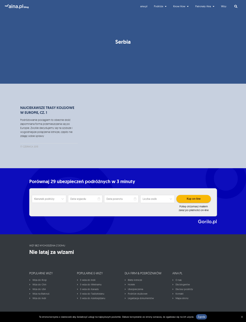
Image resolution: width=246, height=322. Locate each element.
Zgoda (201, 316)
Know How (179, 6)
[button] (157, 199)
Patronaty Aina (203, 6)
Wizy (223, 6)
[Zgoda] (241, 316)
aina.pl (143, 6)
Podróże (158, 6)
